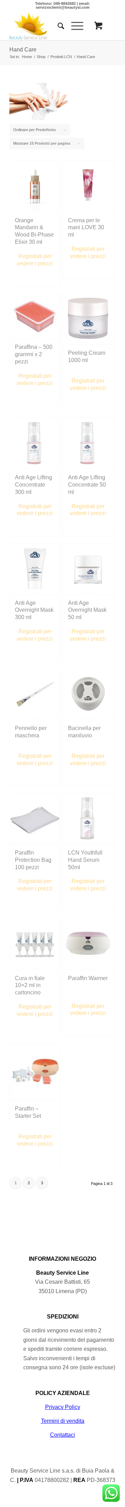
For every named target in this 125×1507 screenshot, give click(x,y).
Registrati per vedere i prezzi (35, 259)
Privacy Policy (62, 1407)
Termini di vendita (62, 1421)
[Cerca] (57, 26)
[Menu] (73, 26)
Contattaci (62, 1435)
